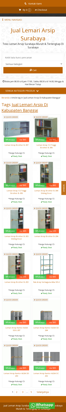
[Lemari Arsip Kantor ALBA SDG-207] (16, 311)
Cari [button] (34, 70)
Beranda (5, 97)
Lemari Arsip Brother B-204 (46, 236)
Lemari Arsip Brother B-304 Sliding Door (46, 191)
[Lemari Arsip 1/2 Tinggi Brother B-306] (46, 128)
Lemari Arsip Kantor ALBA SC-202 (46, 374)
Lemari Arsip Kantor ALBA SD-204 (46, 328)
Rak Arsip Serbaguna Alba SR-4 (46, 282)
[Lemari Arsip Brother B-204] (46, 220)
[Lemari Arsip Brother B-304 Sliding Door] (46, 174)
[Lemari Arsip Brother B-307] (16, 128)
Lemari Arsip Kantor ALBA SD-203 (16, 374)
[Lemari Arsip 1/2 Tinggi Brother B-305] (16, 174)
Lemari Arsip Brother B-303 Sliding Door (16, 237)
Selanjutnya (43, 391)
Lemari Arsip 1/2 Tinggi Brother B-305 (16, 191)
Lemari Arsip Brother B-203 (16, 282)
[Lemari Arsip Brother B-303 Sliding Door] (16, 220)
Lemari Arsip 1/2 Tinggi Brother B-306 (46, 146)
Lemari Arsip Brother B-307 (16, 145)
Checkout (42, 9)
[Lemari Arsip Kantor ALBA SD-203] (16, 357)
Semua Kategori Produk (20, 90)
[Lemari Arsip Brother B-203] (16, 265)
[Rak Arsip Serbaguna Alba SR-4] (46, 265)
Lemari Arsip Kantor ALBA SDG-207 (16, 328)
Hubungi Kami (17, 156)
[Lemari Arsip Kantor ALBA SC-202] (46, 357)
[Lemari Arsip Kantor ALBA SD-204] (46, 311)
